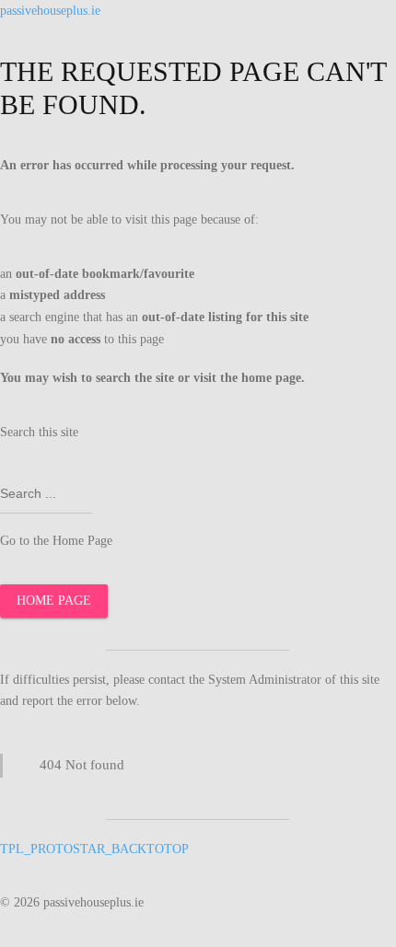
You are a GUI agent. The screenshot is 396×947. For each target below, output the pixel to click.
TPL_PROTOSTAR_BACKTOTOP (94, 849)
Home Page (54, 600)
